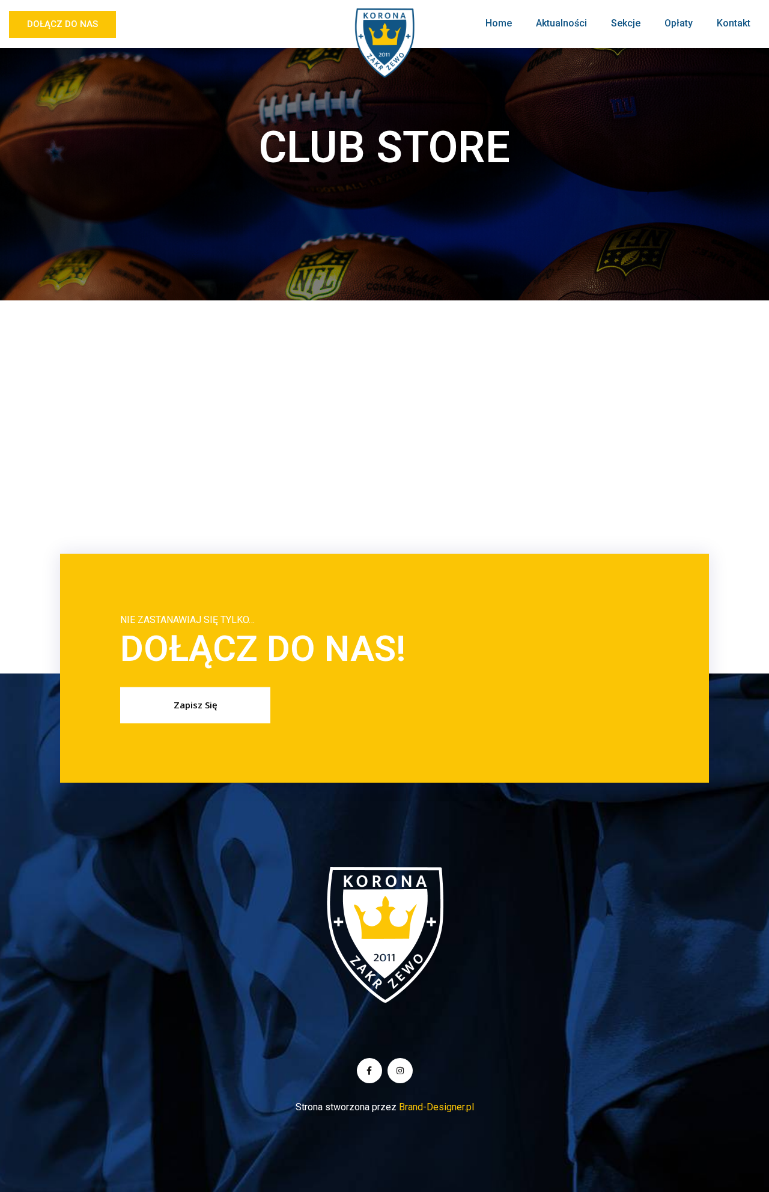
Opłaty (678, 23)
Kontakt (733, 23)
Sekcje (625, 23)
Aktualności (561, 23)
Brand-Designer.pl (436, 1107)
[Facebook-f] (369, 1070)
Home (498, 23)
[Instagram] (400, 1070)
